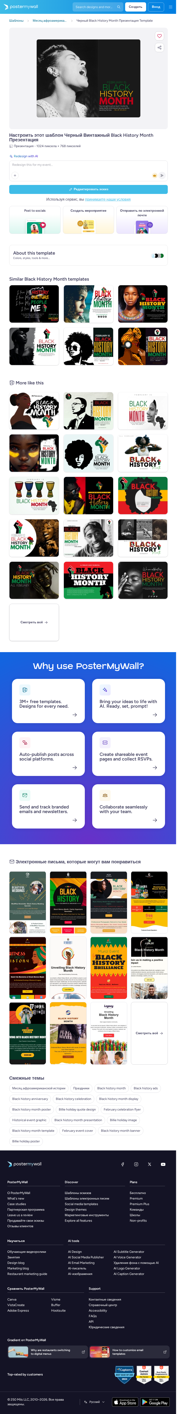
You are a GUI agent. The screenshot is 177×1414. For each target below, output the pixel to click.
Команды (137, 1210)
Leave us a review (20, 1215)
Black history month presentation (78, 1120)
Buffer (55, 1305)
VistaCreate (16, 1305)
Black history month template (33, 1131)
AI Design (75, 1252)
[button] (159, 36)
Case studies (16, 1204)
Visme (55, 1299)
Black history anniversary (30, 1099)
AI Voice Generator (127, 1257)
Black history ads (146, 1088)
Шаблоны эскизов (78, 1193)
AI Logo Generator (127, 1268)
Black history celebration (73, 1099)
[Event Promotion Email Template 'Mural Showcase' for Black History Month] (108, 967)
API (91, 1322)
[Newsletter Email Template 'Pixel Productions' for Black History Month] (108, 902)
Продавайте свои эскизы (25, 1221)
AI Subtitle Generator (129, 1252)
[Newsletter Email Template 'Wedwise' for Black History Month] (27, 902)
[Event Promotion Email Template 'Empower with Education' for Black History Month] (149, 902)
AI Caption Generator (129, 1274)
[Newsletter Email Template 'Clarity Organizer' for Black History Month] (68, 902)
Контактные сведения (105, 1299)
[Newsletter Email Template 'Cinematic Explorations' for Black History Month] (68, 967)
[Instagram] (136, 1164)
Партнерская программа (25, 1210)
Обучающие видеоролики (26, 1252)
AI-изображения (80, 1274)
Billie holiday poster (26, 1141)
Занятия (13, 1257)
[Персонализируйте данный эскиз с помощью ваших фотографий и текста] (88, 78)
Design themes (76, 1210)
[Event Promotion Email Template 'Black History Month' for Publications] (68, 1033)
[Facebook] (122, 1164)
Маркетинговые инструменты (87, 1215)
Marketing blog (18, 1268)
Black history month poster (31, 1109)
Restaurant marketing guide (27, 1274)
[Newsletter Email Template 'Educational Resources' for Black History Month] (149, 967)
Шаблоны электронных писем (87, 1198)
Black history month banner (120, 1131)
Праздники (81, 1088)
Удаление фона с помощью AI (136, 1263)
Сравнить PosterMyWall (25, 1289)
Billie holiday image (123, 1120)
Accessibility (98, 1311)
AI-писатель (77, 1268)
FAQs (93, 1316)
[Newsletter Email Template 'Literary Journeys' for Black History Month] (108, 1033)
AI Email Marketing (81, 1263)
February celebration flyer (122, 1109)
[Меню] (170, 6)
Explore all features (78, 1221)
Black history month (111, 1088)
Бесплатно (138, 1193)
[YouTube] (163, 1164)
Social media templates (81, 1204)
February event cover (77, 1131)
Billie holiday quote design (77, 1109)
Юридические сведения (106, 1327)
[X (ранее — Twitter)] (149, 1164)
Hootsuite (58, 1311)
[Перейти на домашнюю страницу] (19, 7)
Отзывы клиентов (20, 1226)
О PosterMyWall (18, 1193)
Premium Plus (139, 1204)
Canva (11, 1299)
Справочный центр (103, 1305)
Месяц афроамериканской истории (38, 1088)
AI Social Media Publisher (86, 1257)
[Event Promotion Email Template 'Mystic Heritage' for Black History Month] (27, 967)
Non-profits (138, 1221)
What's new (15, 1198)
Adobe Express (18, 1311)
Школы (135, 1215)
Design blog (15, 1263)
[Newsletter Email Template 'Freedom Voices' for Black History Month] (27, 1033)
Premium (136, 1198)
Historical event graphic (29, 1120)
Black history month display (118, 1099)
